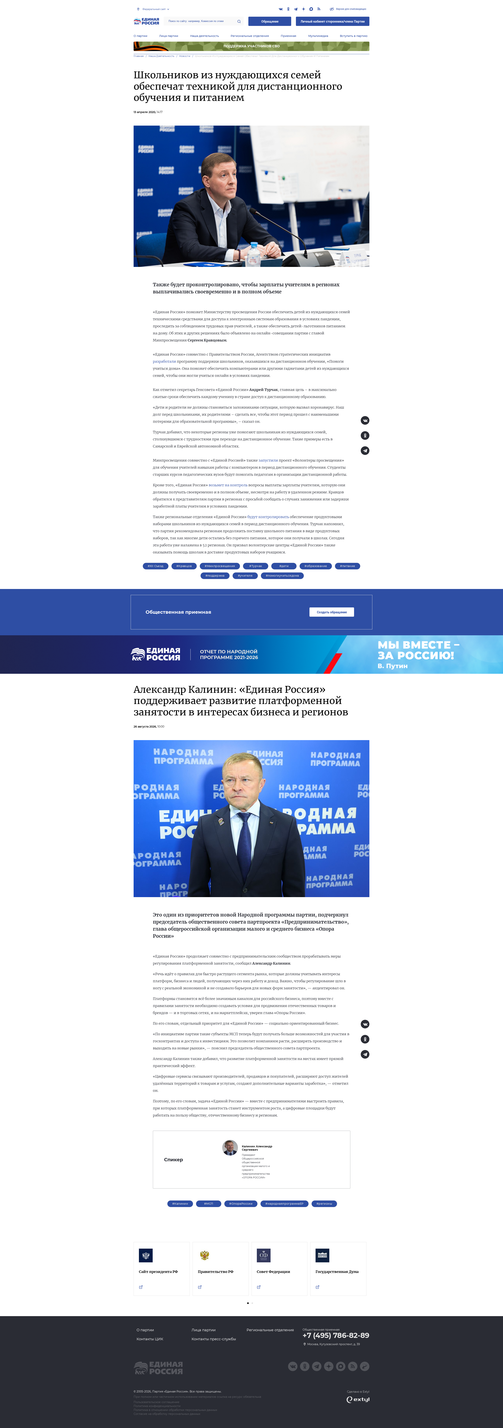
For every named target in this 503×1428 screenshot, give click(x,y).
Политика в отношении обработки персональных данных (175, 1410)
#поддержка (215, 575)
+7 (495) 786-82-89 (336, 1335)
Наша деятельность (204, 36)
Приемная (288, 36)
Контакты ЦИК (150, 1339)
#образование (316, 566)
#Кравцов (184, 566)
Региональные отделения (250, 36)
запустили (268, 460)
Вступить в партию (353, 36)
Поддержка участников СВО (252, 46)
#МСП (208, 1203)
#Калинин (180, 1203)
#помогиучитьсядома (282, 575)
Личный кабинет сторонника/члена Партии (333, 21)
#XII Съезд (155, 566)
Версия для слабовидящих (351, 8)
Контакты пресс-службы (214, 1339)
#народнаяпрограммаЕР (284, 1203)
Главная (139, 56)
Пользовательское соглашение (156, 1402)
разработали (164, 361)
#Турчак (255, 566)
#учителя (245, 575)
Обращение (269, 21)
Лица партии (168, 36)
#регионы (324, 1203)
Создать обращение (332, 612)
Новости (184, 56)
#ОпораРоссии (240, 1203)
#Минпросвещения (220, 566)
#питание (347, 566)
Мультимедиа (318, 36)
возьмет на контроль (228, 485)
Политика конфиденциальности (157, 1406)
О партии (140, 36)
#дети (284, 566)
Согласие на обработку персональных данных (167, 1414)
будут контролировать (268, 517)
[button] (248, 1303)
